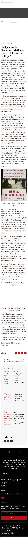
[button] (25, 4)
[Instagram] (8, 441)
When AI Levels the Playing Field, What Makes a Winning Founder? (18, 376)
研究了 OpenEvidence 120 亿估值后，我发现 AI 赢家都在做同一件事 (19, 416)
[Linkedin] (2, 498)
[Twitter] (11, 441)
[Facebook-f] (5, 441)
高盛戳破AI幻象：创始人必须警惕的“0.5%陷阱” (18, 396)
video (12, 343)
